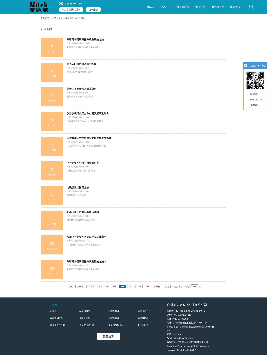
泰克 (60, 18)
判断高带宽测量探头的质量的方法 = (86, 261)
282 (139, 286)
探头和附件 (84, 311)
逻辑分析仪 (84, 318)
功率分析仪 (143, 311)
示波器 (151, 7)
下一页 (157, 286)
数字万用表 (143, 325)
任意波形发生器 (86, 325)
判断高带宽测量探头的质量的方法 (85, 39)
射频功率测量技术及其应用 (81, 88)
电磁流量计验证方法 (78, 187)
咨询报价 (93, 9)
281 (131, 286)
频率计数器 (143, 318)
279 (114, 286)
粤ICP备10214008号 (187, 350)
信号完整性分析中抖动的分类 (83, 162)
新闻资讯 (235, 7)
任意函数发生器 (57, 325)
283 (147, 286)
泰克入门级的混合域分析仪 (81, 64)
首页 (54, 18)
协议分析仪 (113, 318)
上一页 (80, 286)
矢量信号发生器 (116, 325)
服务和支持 (218, 7)
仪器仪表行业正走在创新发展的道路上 (88, 113)
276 (90, 286)
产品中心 (166, 7)
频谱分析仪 (113, 311)
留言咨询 (108, 336)
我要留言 (255, 105)
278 (106, 286)
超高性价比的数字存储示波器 (83, 212)
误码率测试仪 (56, 318)
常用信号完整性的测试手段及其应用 (86, 236)
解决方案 (200, 7)
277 (98, 286)
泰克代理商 (183, 7)
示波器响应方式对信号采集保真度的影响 (89, 138)
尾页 (167, 286)
